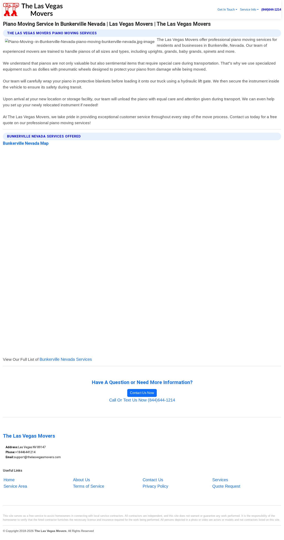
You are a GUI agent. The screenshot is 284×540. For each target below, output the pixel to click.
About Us (81, 480)
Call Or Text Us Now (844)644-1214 (142, 400)
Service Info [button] (248, 9)
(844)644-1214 (271, 9)
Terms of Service (88, 486)
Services (220, 480)
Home (9, 480)
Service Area (15, 486)
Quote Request (226, 486)
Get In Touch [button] (226, 9)
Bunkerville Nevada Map (26, 143)
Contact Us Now (142, 393)
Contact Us (153, 480)
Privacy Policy (155, 486)
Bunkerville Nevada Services (66, 359)
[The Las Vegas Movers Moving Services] (33, 9)
